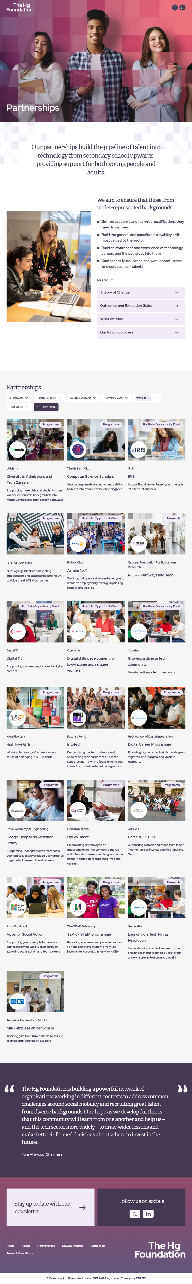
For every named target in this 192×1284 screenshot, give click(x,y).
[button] (149, 398)
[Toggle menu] (175, 8)
